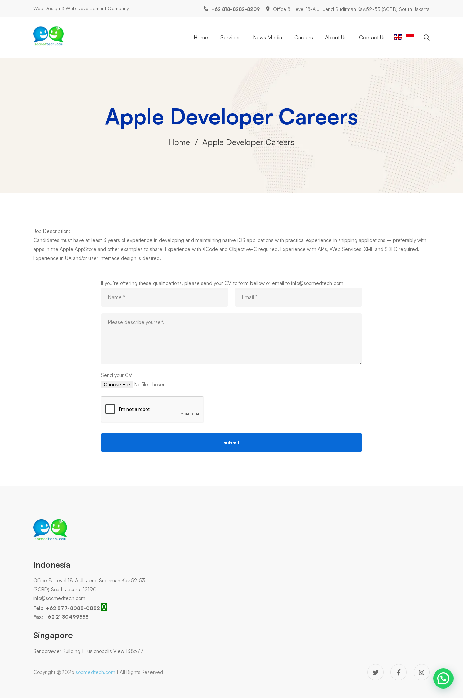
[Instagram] (422, 672)
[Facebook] (398, 672)
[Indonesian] (410, 36)
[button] (443, 678)
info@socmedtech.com (59, 598)
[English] (398, 36)
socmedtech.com (95, 672)
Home (179, 142)
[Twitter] (375, 672)
